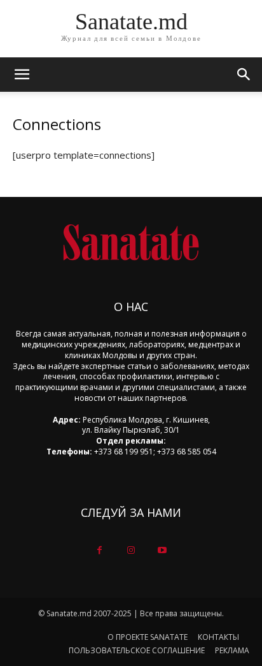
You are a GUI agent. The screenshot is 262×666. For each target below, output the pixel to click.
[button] (244, 74)
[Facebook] (99, 550)
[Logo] (131, 242)
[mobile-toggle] (21, 74)
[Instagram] (130, 550)
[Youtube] (162, 550)
